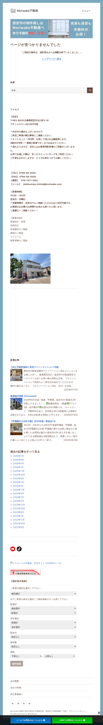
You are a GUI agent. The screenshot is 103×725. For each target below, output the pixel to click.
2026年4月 (18, 463)
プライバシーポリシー (77, 711)
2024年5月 (18, 501)
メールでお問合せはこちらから (29, 720)
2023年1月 (18, 516)
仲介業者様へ (16, 694)
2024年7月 (18, 497)
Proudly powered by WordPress (23, 714)
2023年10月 (19, 508)
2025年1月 (18, 486)
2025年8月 (18, 478)
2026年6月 (18, 459)
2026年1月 (18, 467)
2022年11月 (19, 519)
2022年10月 (19, 523)
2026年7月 (18, 456)
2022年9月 (18, 527)
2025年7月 (18, 482)
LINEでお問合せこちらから (71, 720)
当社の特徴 (15, 687)
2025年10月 (19, 474)
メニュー (86, 10)
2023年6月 (18, 512)
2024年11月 (19, 489)
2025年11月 (19, 471)
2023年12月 (19, 504)
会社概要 (14, 681)
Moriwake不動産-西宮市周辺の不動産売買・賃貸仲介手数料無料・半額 (38, 711)
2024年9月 (18, 493)
